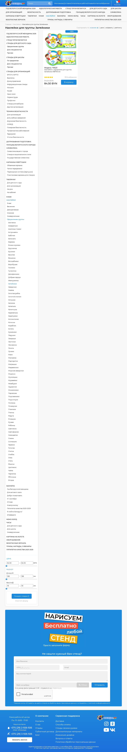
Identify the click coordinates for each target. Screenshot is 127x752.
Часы (82, 16)
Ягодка (11, 480)
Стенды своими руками (66, 728)
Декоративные (12, 210)
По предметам (13, 61)
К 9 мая (10, 502)
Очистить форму (21, 601)
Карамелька (13, 313)
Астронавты (13, 232)
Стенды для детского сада (18, 43)
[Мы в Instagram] (106, 724)
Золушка (11, 300)
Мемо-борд (73, 16)
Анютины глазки (14, 229)
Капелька (12, 306)
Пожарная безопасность (16, 127)
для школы (116, 8)
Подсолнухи (13, 400)
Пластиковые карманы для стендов (21, 175)
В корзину (68, 82)
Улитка (11, 451)
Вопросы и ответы (64, 738)
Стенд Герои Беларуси (75, 8)
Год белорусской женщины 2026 (20, 8)
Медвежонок (13, 367)
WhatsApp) (22, 730)
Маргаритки (13, 361)
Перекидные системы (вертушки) (20, 172)
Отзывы (90, 3)
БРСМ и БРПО (12, 75)
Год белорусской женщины (17, 489)
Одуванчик (12, 387)
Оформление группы (15, 46)
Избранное (105, 3)
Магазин (10, 88)
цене (102, 28)
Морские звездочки (16, 371)
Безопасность (34, 12)
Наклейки (50, 16)
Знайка (11, 290)
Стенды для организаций (18, 71)
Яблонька (12, 477)
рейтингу (118, 28)
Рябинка (11, 425)
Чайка (10, 470)
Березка (11, 242)
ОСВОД (10, 124)
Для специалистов (14, 50)
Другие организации (15, 107)
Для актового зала (14, 492)
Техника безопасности (17, 111)
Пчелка (11, 413)
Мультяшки (12, 377)
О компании (41, 716)
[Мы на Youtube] (106, 730)
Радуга (11, 416)
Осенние (10, 213)
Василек (11, 255)
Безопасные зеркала (15, 20)
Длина (9, 573)
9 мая (41, 16)
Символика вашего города (17, 151)
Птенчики (12, 409)
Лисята (11, 348)
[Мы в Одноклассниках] (112, 724)
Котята (11, 329)
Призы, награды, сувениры (60, 20)
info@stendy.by (57, 688)
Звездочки (12, 287)
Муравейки (12, 380)
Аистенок (12, 223)
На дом (10, 189)
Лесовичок (12, 345)
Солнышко (12, 442)
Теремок (11, 445)
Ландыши (12, 338)
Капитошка (12, 309)
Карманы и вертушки (16, 16)
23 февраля (11, 515)
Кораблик (12, 326)
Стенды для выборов (15, 104)
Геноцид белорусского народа (90, 12)
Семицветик (13, 435)
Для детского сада (14, 183)
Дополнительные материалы (69, 731)
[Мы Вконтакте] (112, 730)
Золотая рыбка (14, 293)
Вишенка (11, 258)
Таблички (32, 16)
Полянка (11, 403)
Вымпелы (10, 78)
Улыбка (11, 454)
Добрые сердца (14, 277)
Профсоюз (11, 100)
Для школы (11, 529)
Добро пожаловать (14, 496)
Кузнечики (12, 332)
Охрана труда (12, 97)
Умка (10, 458)
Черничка (12, 474)
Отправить (100, 685)
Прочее (10, 53)
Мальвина (12, 358)
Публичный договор (44, 731)
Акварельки (13, 226)
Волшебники (13, 261)
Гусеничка (12, 271)
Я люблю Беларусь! (14, 512)
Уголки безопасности (15, 137)
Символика (115, 12)
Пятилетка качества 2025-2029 (108, 20)
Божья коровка (14, 245)
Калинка (11, 303)
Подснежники (13, 396)
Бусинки (11, 252)
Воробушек (12, 264)
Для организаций (14, 115)
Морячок (11, 374)
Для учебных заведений (16, 118)
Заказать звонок (19, 740)
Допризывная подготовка (58, 12)
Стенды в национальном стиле (19, 154)
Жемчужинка (13, 281)
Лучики (11, 351)
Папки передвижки (14, 169)
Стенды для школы (15, 57)
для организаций (14, 12)
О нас (37, 725)
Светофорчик (13, 432)
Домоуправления (14, 81)
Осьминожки (13, 390)
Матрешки (12, 364)
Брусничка (12, 248)
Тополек (11, 448)
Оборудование (114, 16)
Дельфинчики (13, 274)
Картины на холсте (96, 16)
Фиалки (11, 464)
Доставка (67, 3)
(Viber (15, 730)
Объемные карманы (14, 165)
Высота (9, 583)
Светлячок (12, 429)
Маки (10, 355)
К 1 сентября (11, 499)
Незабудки (12, 384)
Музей (9, 91)
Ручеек (11, 422)
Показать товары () (21, 596)
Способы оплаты (63, 725)
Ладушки (11, 335)
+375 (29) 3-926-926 (21, 734)
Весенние (11, 206)
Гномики (11, 268)
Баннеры (61, 16)
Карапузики (12, 316)
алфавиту (109, 28)
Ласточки (12, 342)
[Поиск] (49, 3)
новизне (93, 28)
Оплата (74, 3)
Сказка (11, 438)
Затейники (12, 284)
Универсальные (13, 216)
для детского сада (98, 8)
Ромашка (12, 419)
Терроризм (11, 134)
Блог (37, 735)
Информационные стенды (17, 84)
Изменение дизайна (65, 735)
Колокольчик (13, 319)
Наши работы (82, 3)
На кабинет (11, 192)
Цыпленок (12, 467)
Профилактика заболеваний (18, 131)
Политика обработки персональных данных (76, 742)
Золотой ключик (14, 297)
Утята (10, 461)
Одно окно (11, 94)
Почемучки (12, 406)
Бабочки (11, 235)
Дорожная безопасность (16, 121)
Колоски (11, 322)
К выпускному (12, 505)
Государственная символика (18, 158)
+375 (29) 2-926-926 (21, 727)
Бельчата (12, 239)
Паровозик (12, 393)
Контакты (97, 3)
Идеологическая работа (50, 8)
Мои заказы (58, 3)
